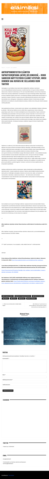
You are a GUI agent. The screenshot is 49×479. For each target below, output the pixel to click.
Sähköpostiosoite (8, 379)
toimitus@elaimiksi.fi (8, 463)
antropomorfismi (8, 296)
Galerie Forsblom (38, 296)
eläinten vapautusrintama (23, 296)
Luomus (14, 298)
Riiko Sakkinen (31, 298)
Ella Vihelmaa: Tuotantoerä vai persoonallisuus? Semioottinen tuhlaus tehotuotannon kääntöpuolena (37, 305)
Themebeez (11, 475)
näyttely (22, 298)
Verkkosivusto (6, 384)
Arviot (3, 67)
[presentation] (3, 332)
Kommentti (6, 358)
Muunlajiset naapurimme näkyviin (12, 339)
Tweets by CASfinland (8, 446)
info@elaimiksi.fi (7, 459)
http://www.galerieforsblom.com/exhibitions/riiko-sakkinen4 (27, 260)
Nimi (4, 375)
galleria (6, 298)
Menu (24, 19)
